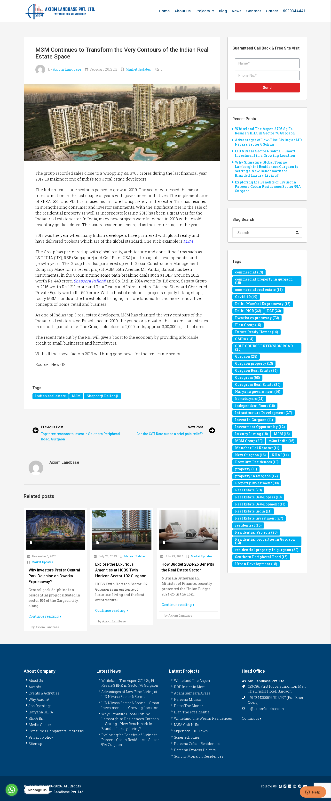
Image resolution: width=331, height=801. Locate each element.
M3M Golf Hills (186, 724)
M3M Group (248, 440)
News (236, 10)
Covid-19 (246, 296)
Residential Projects (256, 532)
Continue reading (44, 616)
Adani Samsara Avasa (192, 693)
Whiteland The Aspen (192, 680)
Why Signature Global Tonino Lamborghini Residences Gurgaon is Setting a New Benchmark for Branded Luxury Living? (266, 169)
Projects (203, 10)
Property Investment (257, 483)
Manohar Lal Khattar (257, 448)
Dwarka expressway (257, 317)
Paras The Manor (188, 705)
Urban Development (256, 564)
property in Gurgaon (256, 476)
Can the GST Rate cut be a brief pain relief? (169, 434)
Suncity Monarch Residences (198, 756)
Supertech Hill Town (191, 731)
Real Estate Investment (259, 518)
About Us (182, 10)
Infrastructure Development (263, 412)
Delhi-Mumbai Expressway (262, 303)
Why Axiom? (39, 699)
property (246, 469)
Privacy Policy (41, 737)
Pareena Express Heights (195, 750)
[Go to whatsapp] (12, 790)
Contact (253, 10)
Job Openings (40, 705)
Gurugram (247, 377)
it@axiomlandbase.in (266, 708)
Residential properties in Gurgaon (265, 541)
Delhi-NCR (248, 310)
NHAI (280, 455)
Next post (195, 427)
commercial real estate (259, 289)
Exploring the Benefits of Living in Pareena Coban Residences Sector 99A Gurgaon (268, 186)
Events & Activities (44, 693)
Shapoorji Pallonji (90, 280)
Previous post (52, 427)
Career (272, 10)
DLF (274, 310)
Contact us (251, 718)
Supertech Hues (187, 737)
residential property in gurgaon (266, 549)
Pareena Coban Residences (197, 743)
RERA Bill (37, 718)
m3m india (281, 440)
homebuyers (249, 398)
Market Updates (138, 69)
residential (248, 525)
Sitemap (35, 743)
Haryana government (257, 391)
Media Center (40, 724)
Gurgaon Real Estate (256, 370)
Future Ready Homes (256, 332)
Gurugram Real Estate (257, 384)
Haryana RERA (41, 712)
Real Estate (248, 490)
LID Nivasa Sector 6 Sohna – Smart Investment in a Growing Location (265, 153)
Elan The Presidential (192, 712)
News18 (58, 364)
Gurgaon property (254, 363)
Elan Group (248, 324)
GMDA (244, 339)
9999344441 (294, 10)
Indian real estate (50, 396)
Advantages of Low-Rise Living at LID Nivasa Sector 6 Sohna (268, 142)
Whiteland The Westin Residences (203, 718)
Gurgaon (246, 356)
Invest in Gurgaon (254, 419)
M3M (188, 241)
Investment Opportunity (260, 426)
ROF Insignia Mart (189, 687)
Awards (35, 687)
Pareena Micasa (187, 699)
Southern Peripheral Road (261, 556)
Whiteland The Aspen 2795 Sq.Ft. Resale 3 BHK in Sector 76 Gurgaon (265, 130)
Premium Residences (256, 462)
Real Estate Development (260, 504)
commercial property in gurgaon (264, 281)
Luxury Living (251, 433)
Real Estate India (253, 511)
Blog (223, 10)
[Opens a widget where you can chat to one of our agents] (312, 792)
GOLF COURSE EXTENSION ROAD (264, 348)
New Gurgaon (250, 455)
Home (164, 10)
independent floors (255, 405)
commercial (249, 272)
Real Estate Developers (258, 497)
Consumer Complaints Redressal (56, 731)
